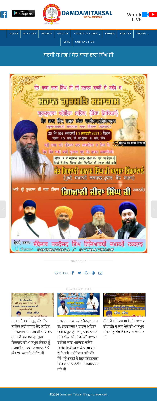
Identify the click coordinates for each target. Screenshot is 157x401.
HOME (14, 34)
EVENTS (126, 34)
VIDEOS (46, 34)
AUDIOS (63, 34)
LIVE (67, 42)
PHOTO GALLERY (86, 34)
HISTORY (29, 34)
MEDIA (141, 34)
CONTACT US (85, 42)
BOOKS (110, 34)
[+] (32, 305)
